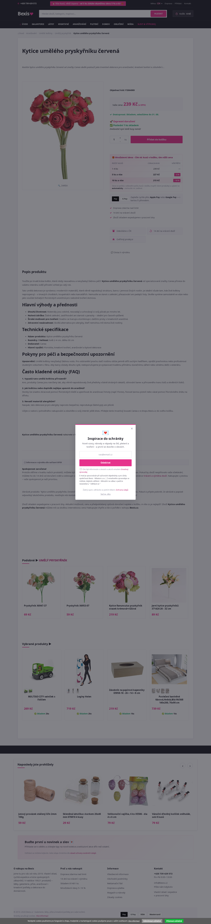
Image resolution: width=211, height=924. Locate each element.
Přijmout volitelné (174, 921)
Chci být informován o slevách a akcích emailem (103, 470)
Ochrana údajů (122, 490)
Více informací (134, 921)
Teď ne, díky (105, 494)
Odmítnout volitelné (152, 921)
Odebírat (106, 462)
